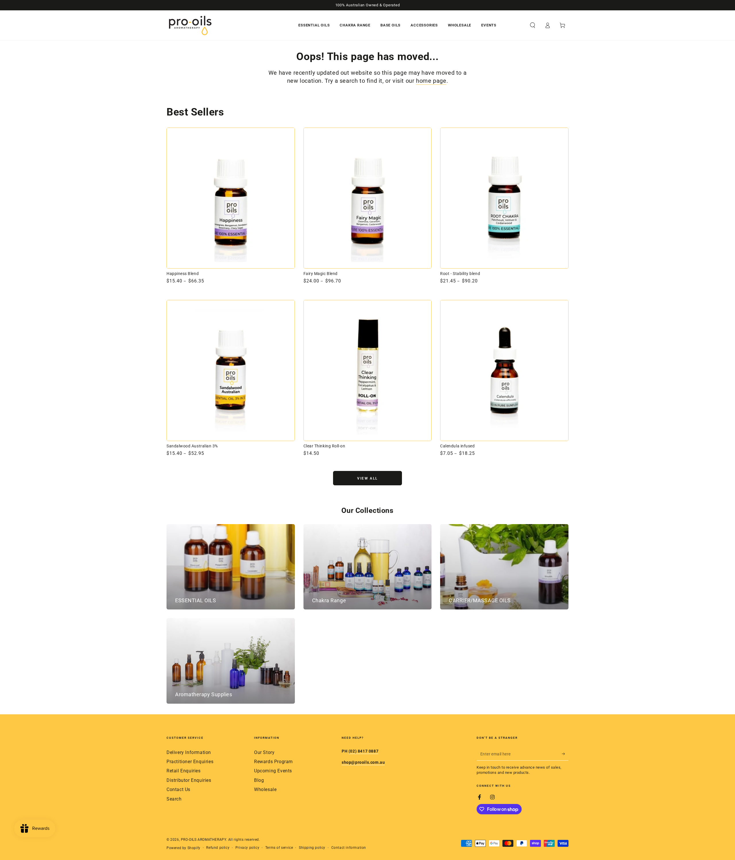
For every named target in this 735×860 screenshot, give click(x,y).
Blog (259, 780)
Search (174, 799)
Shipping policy (312, 848)
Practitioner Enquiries (190, 761)
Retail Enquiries (184, 771)
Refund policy (217, 848)
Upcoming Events (273, 771)
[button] (532, 25)
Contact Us (178, 789)
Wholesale (265, 789)
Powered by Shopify (183, 848)
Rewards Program (273, 761)
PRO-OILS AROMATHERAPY (203, 840)
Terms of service (279, 848)
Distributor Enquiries (189, 780)
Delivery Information (189, 752)
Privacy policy (247, 848)
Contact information (348, 848)
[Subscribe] (565, 754)
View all (367, 478)
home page (431, 80)
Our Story (264, 752)
